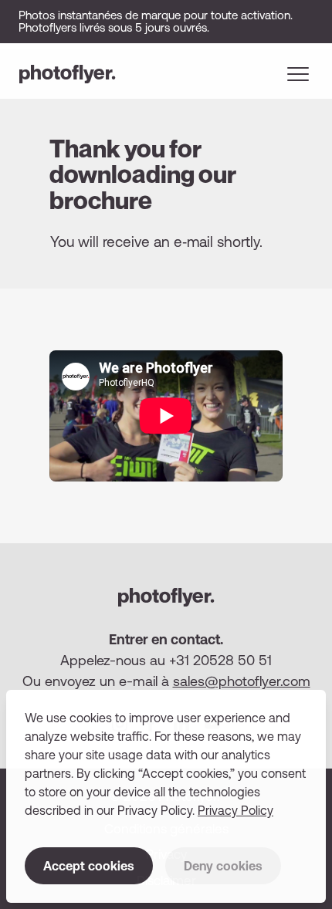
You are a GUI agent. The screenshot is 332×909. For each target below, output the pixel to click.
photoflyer (67, 72)
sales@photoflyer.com (241, 681)
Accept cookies (88, 866)
